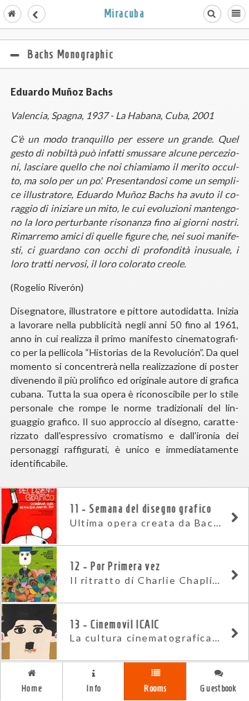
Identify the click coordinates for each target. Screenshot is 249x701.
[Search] (212, 14)
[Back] (37, 14)
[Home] (12, 14)
